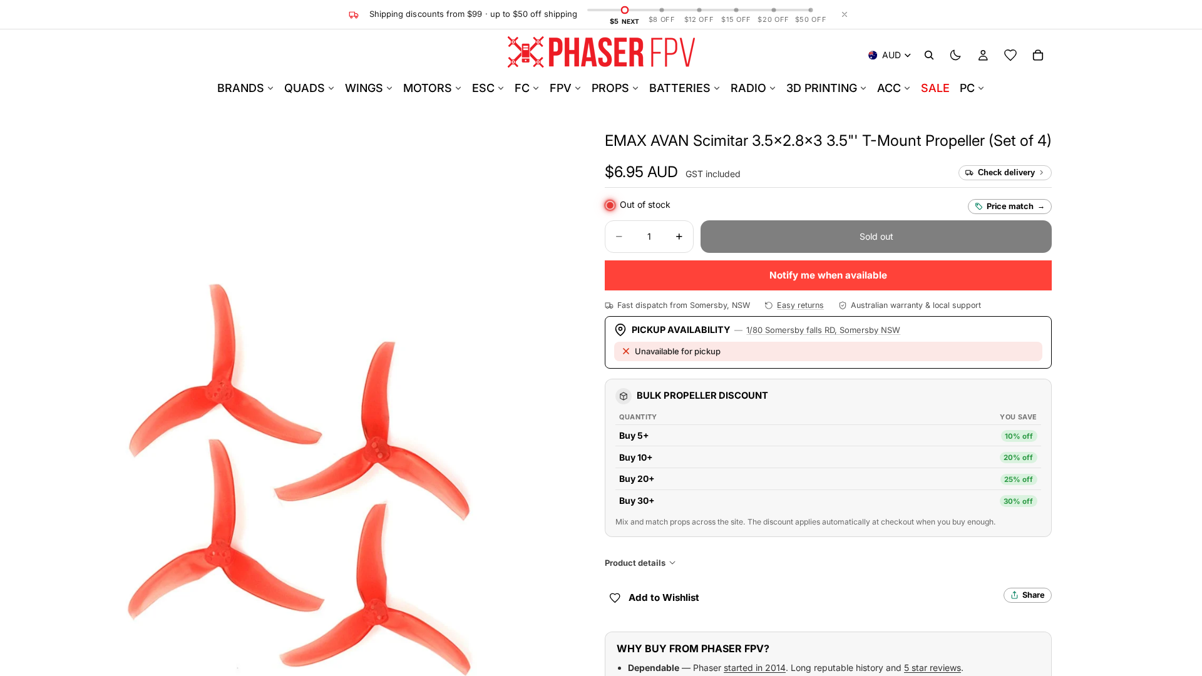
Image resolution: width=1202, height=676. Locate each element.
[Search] (929, 55)
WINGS (364, 88)
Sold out (876, 236)
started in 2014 (755, 667)
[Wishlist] (1010, 55)
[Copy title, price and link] (1066, 140)
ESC (483, 88)
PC (967, 88)
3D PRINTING (821, 88)
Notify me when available (828, 275)
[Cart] (1038, 55)
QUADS (304, 88)
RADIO (748, 88)
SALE (935, 88)
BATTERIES (680, 88)
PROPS (610, 88)
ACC (889, 88)
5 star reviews (932, 667)
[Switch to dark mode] (955, 55)
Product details (635, 563)
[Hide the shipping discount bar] (844, 14)
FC (522, 88)
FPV (561, 88)
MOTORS (427, 88)
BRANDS (240, 88)
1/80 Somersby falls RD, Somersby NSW (823, 330)
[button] (828, 140)
